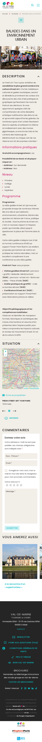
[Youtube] (29, 688)
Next (26, 65)
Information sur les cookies (16, 700)
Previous (16, 65)
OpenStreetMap (34, 388)
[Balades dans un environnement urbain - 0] (21, 57)
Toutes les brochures (21, 682)
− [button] (5, 354)
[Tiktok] (36, 688)
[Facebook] (22, 688)
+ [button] (5, 351)
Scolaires (15, 14)
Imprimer (13, 418)
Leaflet (26, 388)
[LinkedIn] (33, 688)
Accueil (5, 14)
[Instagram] (25, 688)
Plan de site (23, 703)
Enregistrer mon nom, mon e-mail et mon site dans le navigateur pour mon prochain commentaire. (21, 473)
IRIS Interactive (31, 706)
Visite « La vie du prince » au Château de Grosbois (14, 411)
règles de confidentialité (14, 713)
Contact (21, 629)
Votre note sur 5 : (12, 482)
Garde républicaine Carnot (3, 411)
